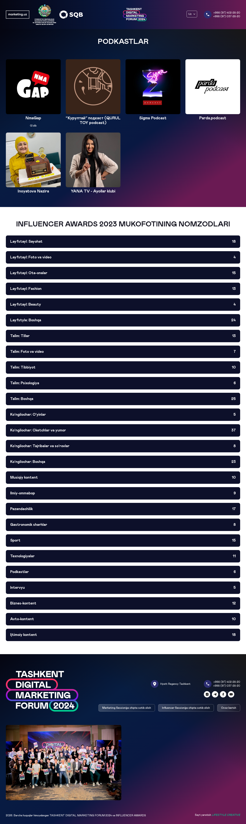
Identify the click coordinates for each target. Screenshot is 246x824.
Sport (123, 540)
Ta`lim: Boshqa (123, 399)
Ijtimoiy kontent (123, 635)
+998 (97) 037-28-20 (226, 16)
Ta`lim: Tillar (123, 336)
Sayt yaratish (217, 815)
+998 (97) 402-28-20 (226, 12)
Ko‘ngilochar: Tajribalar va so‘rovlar (123, 446)
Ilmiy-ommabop (123, 493)
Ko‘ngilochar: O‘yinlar (123, 415)
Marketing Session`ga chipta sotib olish (126, 708)
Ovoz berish (228, 708)
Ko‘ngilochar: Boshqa (123, 462)
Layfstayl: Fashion (123, 289)
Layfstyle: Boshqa (123, 320)
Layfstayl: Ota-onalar (123, 273)
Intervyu (123, 588)
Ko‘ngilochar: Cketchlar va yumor (123, 430)
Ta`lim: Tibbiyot (123, 367)
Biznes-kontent (123, 603)
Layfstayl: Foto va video (123, 257)
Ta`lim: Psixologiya (123, 383)
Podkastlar (123, 572)
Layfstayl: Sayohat (123, 241)
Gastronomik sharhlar (123, 525)
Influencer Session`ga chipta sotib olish (186, 708)
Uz (190, 14)
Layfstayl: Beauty (123, 304)
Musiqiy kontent (123, 477)
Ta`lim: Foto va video (123, 352)
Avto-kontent (123, 619)
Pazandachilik (123, 509)
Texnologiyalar (123, 556)
